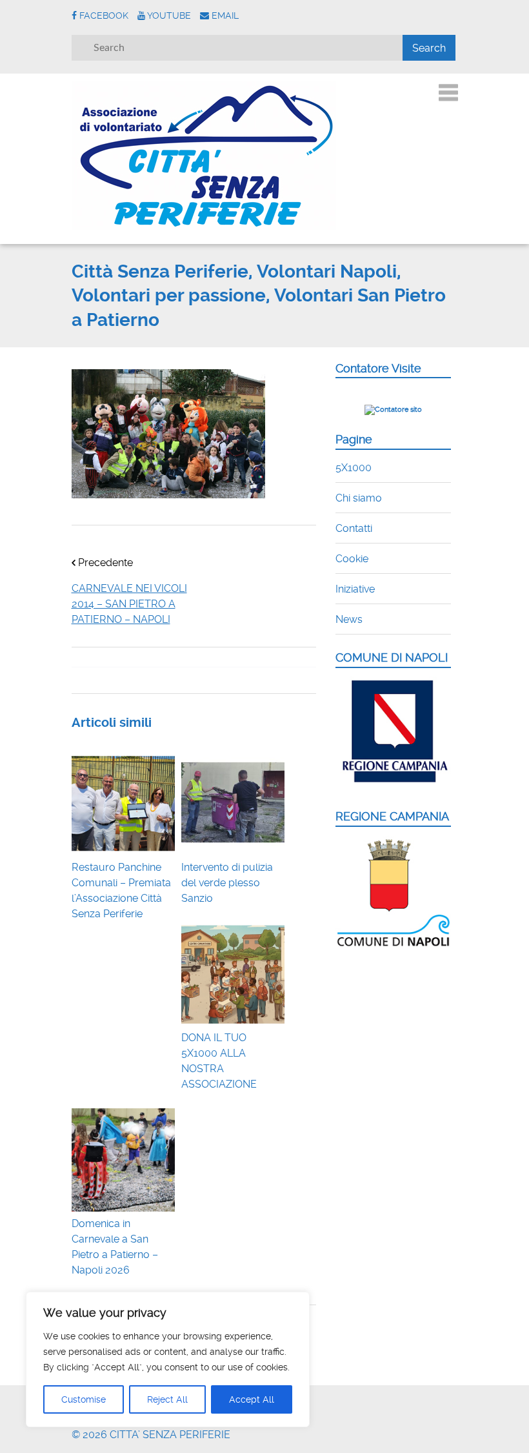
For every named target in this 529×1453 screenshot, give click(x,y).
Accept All (251, 1399)
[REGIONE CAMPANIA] (393, 945)
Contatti (353, 528)
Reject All (167, 1399)
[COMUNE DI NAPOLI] (393, 785)
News (349, 619)
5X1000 (353, 468)
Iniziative (355, 589)
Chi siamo (358, 498)
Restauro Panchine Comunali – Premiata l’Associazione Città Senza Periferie (121, 890)
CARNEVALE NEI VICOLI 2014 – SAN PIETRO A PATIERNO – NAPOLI (129, 603)
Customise (83, 1399)
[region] (168, 1359)
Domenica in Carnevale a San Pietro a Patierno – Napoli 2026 (115, 1246)
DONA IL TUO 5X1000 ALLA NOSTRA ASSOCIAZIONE (219, 1060)
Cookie (351, 559)
